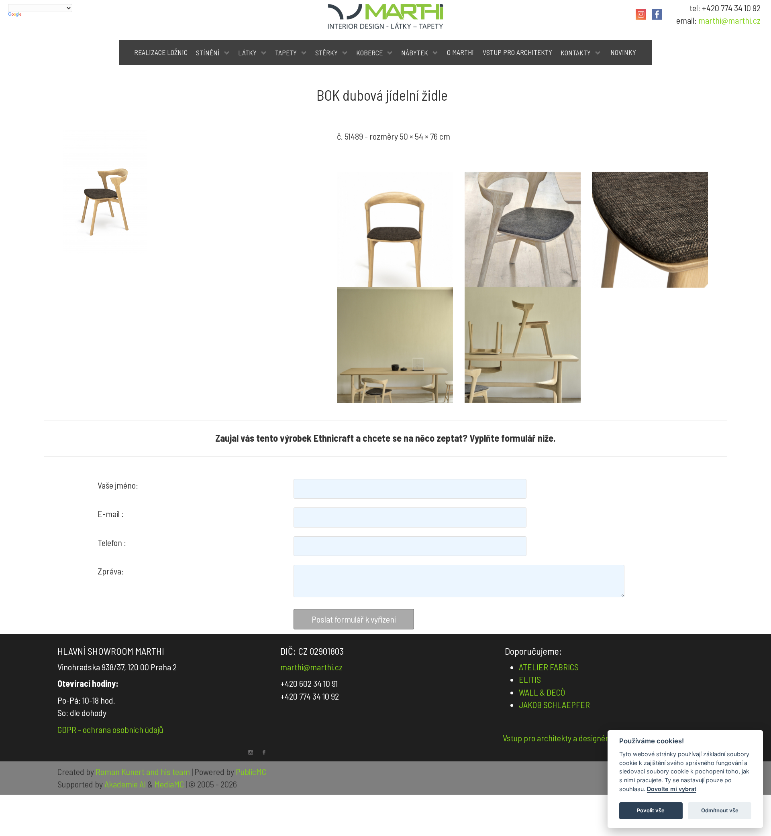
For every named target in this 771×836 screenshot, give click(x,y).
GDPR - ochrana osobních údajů (110, 729)
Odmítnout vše (719, 810)
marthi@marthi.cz (729, 20)
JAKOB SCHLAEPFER (554, 704)
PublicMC (251, 771)
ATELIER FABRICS (549, 666)
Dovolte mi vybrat (671, 788)
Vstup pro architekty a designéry (557, 738)
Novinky (623, 52)
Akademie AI (125, 784)
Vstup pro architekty (517, 52)
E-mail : (111, 513)
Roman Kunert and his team (144, 771)
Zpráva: (111, 571)
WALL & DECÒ (542, 692)
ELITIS (530, 679)
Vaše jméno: (118, 485)
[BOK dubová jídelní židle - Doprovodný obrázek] (395, 230)
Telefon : (112, 542)
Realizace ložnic (161, 52)
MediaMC (169, 784)
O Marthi (460, 52)
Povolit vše (651, 810)
